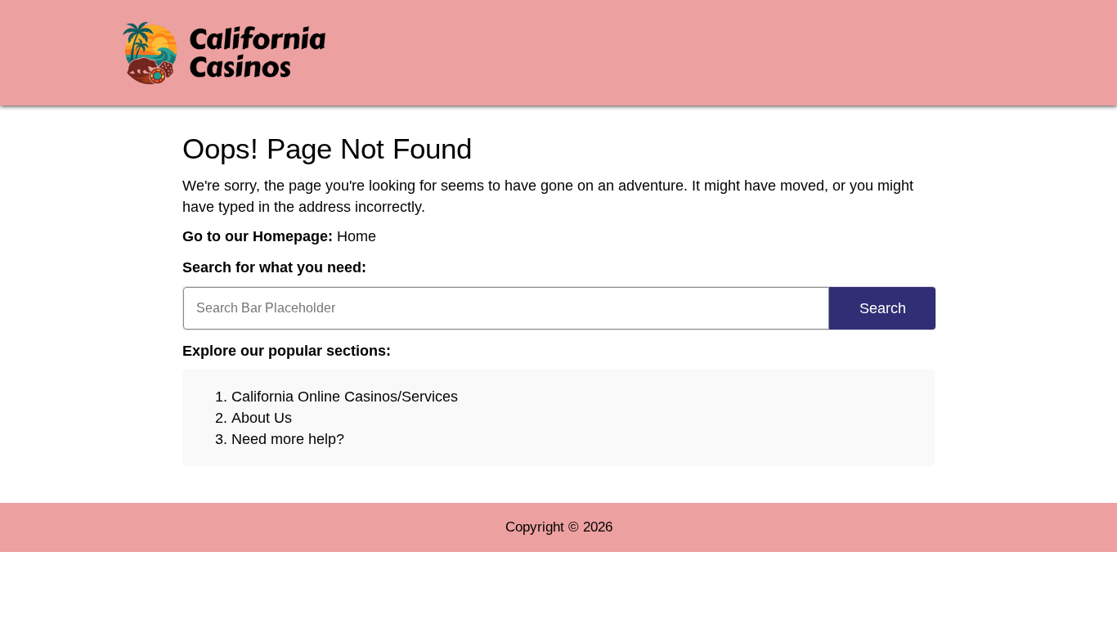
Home (356, 236)
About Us (261, 418)
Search (882, 308)
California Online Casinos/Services (344, 396)
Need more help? (287, 439)
